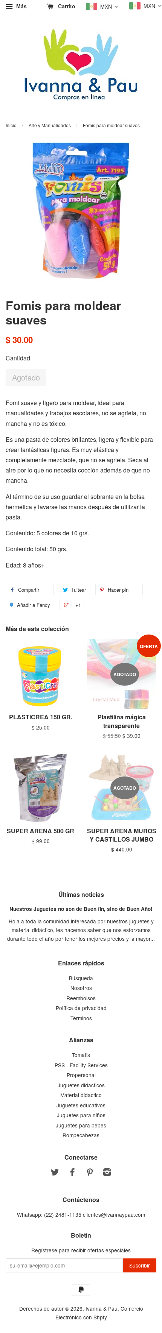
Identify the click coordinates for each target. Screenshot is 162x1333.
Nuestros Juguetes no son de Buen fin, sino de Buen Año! (81, 908)
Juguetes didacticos (81, 1085)
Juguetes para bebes (81, 1125)
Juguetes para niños (81, 1115)
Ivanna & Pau (102, 1308)
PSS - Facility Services (81, 1065)
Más (21, 6)
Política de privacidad (81, 1008)
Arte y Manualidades (50, 125)
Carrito (66, 6)
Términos (81, 1018)
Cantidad (18, 358)
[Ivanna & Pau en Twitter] (55, 1173)
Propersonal (81, 1075)
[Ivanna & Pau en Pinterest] (90, 1173)
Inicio (11, 125)
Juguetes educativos (81, 1105)
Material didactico (81, 1095)
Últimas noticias (81, 894)
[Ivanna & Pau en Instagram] (107, 1173)
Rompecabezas (81, 1135)
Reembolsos (81, 998)
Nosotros (81, 988)
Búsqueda (81, 978)
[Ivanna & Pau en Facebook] (72, 1173)
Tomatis (81, 1055)
